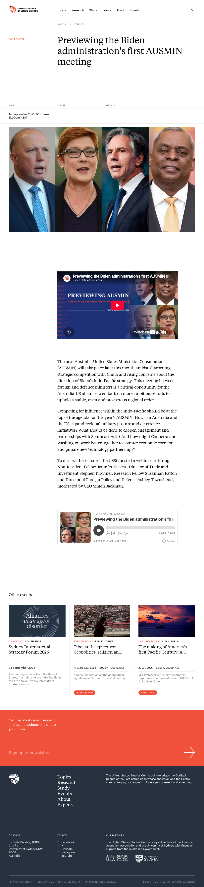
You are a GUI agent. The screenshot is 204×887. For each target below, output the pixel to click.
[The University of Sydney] (146, 859)
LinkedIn (67, 848)
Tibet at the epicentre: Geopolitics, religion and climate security (97, 649)
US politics (16, 641)
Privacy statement (20, 881)
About (64, 799)
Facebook (68, 842)
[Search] (192, 10)
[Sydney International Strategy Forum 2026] (37, 621)
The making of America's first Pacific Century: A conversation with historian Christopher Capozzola (162, 649)
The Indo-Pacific (149, 641)
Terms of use (45, 881)
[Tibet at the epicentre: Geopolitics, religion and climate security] (102, 621)
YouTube (67, 855)
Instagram (68, 852)
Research (66, 782)
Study (63, 788)
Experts (65, 804)
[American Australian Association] (117, 858)
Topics (64, 776)
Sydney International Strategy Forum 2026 (29, 649)
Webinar (80, 23)
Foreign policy (84, 641)
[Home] (13, 10)
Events (62, 23)
